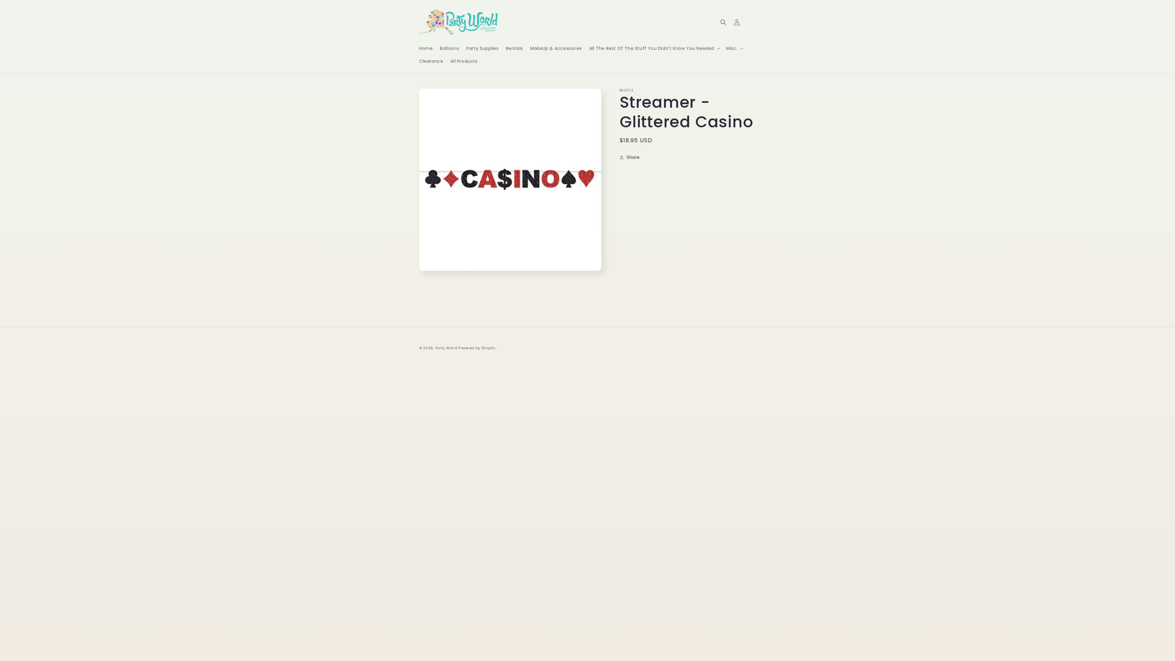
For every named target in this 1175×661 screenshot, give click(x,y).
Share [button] (633, 157)
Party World (446, 347)
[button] (654, 48)
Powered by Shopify (476, 347)
